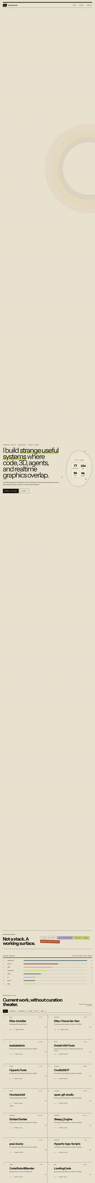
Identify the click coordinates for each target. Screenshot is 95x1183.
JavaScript (22, 1011)
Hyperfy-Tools (18, 1070)
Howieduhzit (17, 1094)
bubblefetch (17, 1045)
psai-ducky (16, 1144)
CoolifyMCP (61, 1070)
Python (30, 1011)
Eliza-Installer (17, 1021)
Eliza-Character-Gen (66, 1021)
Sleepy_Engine (63, 1119)
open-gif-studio (64, 1094)
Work (74, 5)
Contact (89, 5)
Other (42, 1011)
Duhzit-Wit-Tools (64, 1045)
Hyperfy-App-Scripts (67, 1144)
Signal (81, 5)
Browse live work (11, 491)
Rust (36, 1011)
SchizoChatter (18, 1119)
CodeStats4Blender (21, 1168)
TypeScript (12, 1011)
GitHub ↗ (24, 491)
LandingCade (62, 1168)
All (5, 1011)
